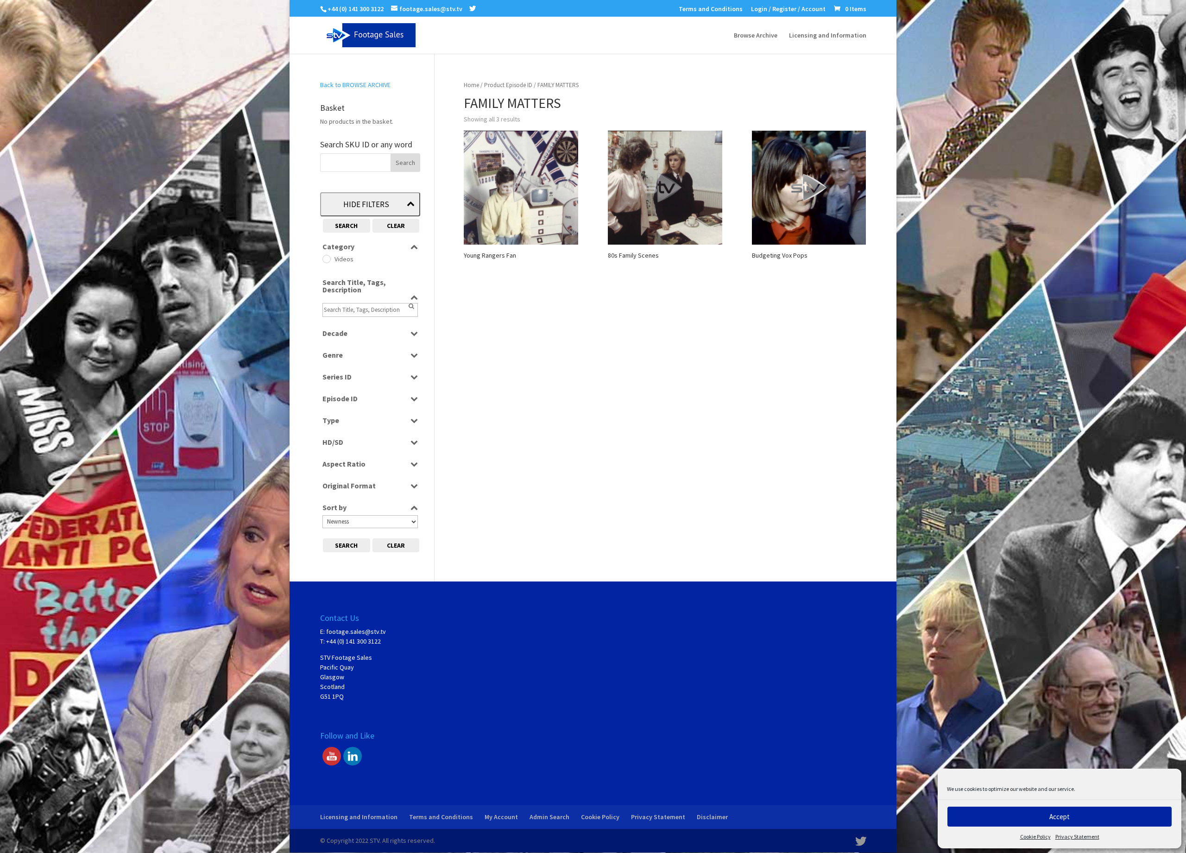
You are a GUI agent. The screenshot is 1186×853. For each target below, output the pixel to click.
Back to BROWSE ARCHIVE (355, 85)
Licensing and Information (827, 35)
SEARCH (346, 225)
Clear (396, 225)
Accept (1059, 816)
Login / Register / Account (788, 9)
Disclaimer (712, 817)
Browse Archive (755, 35)
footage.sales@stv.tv (356, 631)
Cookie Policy (1035, 836)
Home (471, 85)
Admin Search (549, 817)
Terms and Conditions (711, 9)
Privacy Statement (1077, 836)
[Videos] (326, 258)
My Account (501, 817)
